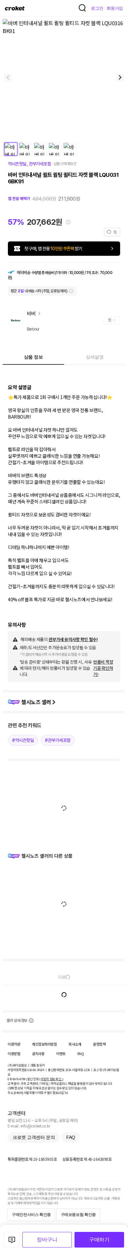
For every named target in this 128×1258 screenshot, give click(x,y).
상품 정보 (33, 357)
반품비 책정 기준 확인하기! (103, 668)
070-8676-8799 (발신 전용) (24, 1079)
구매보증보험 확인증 (78, 1214)
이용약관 (14, 1044)
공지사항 (38, 1053)
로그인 (97, 8)
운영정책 (99, 1044)
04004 (18, 1092)
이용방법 (14, 1053)
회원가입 (115, 8)
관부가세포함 (39, 163)
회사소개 (75, 1044)
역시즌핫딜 (17, 163)
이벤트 (61, 1053)
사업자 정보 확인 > (51, 1079)
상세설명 (94, 357)
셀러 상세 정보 (17, 1020)
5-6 (66, 1092)
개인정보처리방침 (44, 1044)
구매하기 (99, 1239)
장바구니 (47, 1239)
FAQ (80, 1053)
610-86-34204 (36, 1069)
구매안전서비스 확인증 (31, 1214)
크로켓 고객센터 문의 (33, 1137)
